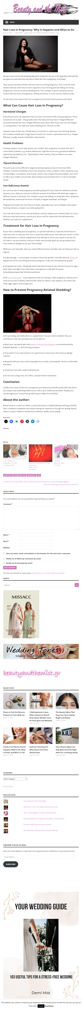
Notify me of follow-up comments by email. (23, 559)
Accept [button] (41, 1006)
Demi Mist (18, 33)
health (38, 33)
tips (38, 475)
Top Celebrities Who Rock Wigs (34, 801)
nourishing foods (14, 277)
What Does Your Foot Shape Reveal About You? (40, 807)
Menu (12, 22)
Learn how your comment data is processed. (48, 573)
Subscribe (10, 864)
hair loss (22, 475)
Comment (7, 504)
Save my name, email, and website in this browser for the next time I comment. (38, 553)
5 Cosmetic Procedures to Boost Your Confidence (14, 460)
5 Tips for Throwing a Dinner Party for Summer (60, 484)
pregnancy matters (48, 33)
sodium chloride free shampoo (43, 344)
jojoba (72, 257)
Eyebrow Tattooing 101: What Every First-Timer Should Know (38, 750)
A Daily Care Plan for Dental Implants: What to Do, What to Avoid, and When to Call (14, 750)
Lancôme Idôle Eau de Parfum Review (37, 824)
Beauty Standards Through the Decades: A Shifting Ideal (43, 819)
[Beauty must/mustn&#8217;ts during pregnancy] (40, 453)
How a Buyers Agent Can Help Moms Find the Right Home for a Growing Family (67, 750)
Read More (49, 1006)
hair (34, 33)
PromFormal (7, 786)
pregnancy (31, 475)
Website (6, 548)
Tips (57, 33)
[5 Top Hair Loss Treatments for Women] (66, 451)
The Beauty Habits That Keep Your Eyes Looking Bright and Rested (65, 715)
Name (6, 535)
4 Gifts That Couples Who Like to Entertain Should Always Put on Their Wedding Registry (36, 482)
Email (6, 541)
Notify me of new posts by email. (19, 563)
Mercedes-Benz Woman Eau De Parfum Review (40, 830)
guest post (28, 33)
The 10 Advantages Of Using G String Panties (39, 813)
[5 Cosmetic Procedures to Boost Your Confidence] (15, 451)
